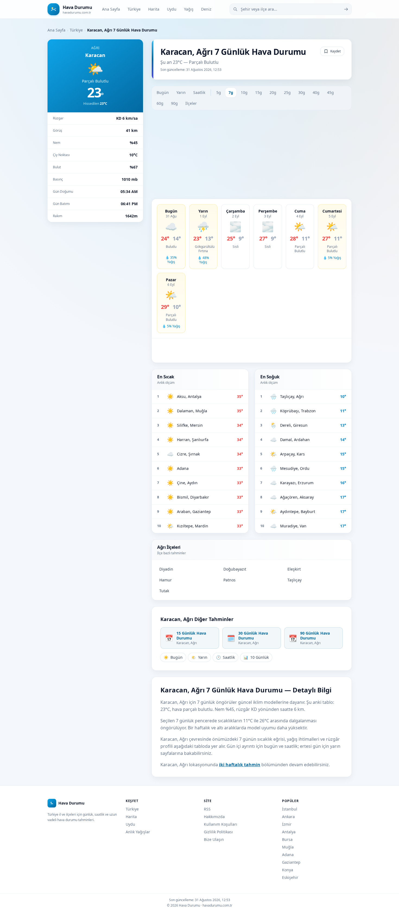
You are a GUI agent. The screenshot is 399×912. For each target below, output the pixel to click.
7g (231, 92)
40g (316, 92)
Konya (287, 869)
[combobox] (291, 9)
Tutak (164, 590)
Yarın (181, 92)
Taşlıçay (294, 579)
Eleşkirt (294, 569)
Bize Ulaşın (214, 839)
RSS (207, 809)
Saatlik (199, 92)
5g (218, 92)
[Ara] (346, 9)
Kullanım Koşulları (220, 824)
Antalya (289, 831)
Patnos (229, 579)
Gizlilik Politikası (218, 831)
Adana (288, 854)
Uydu (171, 9)
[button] (171, 236)
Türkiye (134, 9)
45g (330, 92)
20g (273, 92)
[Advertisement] (252, 154)
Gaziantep (291, 862)
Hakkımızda (214, 816)
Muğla (288, 847)
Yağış (189, 9)
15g (258, 92)
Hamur (165, 579)
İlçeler (191, 103)
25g (287, 92)
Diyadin (166, 569)
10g (244, 92)
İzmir (287, 824)
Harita (153, 9)
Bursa (287, 839)
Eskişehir (290, 877)
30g (301, 92)
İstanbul (289, 809)
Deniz (206, 9)
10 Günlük (256, 657)
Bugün (163, 92)
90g (174, 103)
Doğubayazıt (234, 569)
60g (160, 103)
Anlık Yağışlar (138, 831)
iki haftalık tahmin (239, 765)
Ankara (288, 816)
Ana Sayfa (111, 9)
